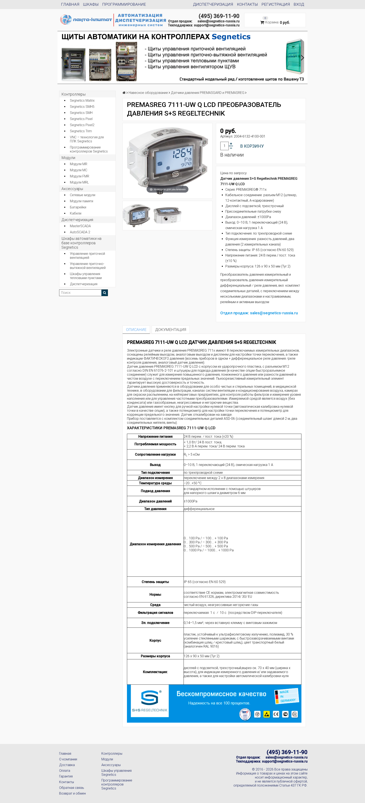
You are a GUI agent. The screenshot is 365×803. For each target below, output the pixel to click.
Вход (299, 4)
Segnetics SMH (81, 113)
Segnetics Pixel (81, 119)
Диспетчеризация (213, 4)
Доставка (67, 765)
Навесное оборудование (148, 93)
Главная (70, 4)
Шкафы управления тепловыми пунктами (86, 276)
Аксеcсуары (72, 188)
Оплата (64, 771)
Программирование (124, 4)
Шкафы (91, 4)
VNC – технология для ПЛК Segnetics (87, 139)
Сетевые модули (82, 195)
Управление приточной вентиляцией (87, 256)
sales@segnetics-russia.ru (218, 21)
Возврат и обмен (72, 793)
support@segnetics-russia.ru (217, 25)
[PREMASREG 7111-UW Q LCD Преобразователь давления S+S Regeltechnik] (136, 215)
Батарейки (78, 207)
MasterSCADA (80, 226)
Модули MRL (79, 182)
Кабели (75, 213)
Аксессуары (111, 765)
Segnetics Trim (81, 131)
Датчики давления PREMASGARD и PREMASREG (207, 93)
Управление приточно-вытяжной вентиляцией (88, 266)
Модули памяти (81, 201)
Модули (68, 157)
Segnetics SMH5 (82, 107)
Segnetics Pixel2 (82, 125)
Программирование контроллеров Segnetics (89, 149)
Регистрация (275, 4)
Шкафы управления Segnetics (116, 773)
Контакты (247, 4)
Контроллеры (73, 94)
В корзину (252, 146)
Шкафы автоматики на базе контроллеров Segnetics (81, 243)
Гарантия (66, 776)
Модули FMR (79, 176)
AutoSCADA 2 (80, 232)
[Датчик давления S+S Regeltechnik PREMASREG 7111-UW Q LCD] (167, 215)
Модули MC (78, 170)
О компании (68, 759)
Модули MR (78, 164)
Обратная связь (71, 788)
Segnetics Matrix (82, 101)
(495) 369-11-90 (219, 16)
